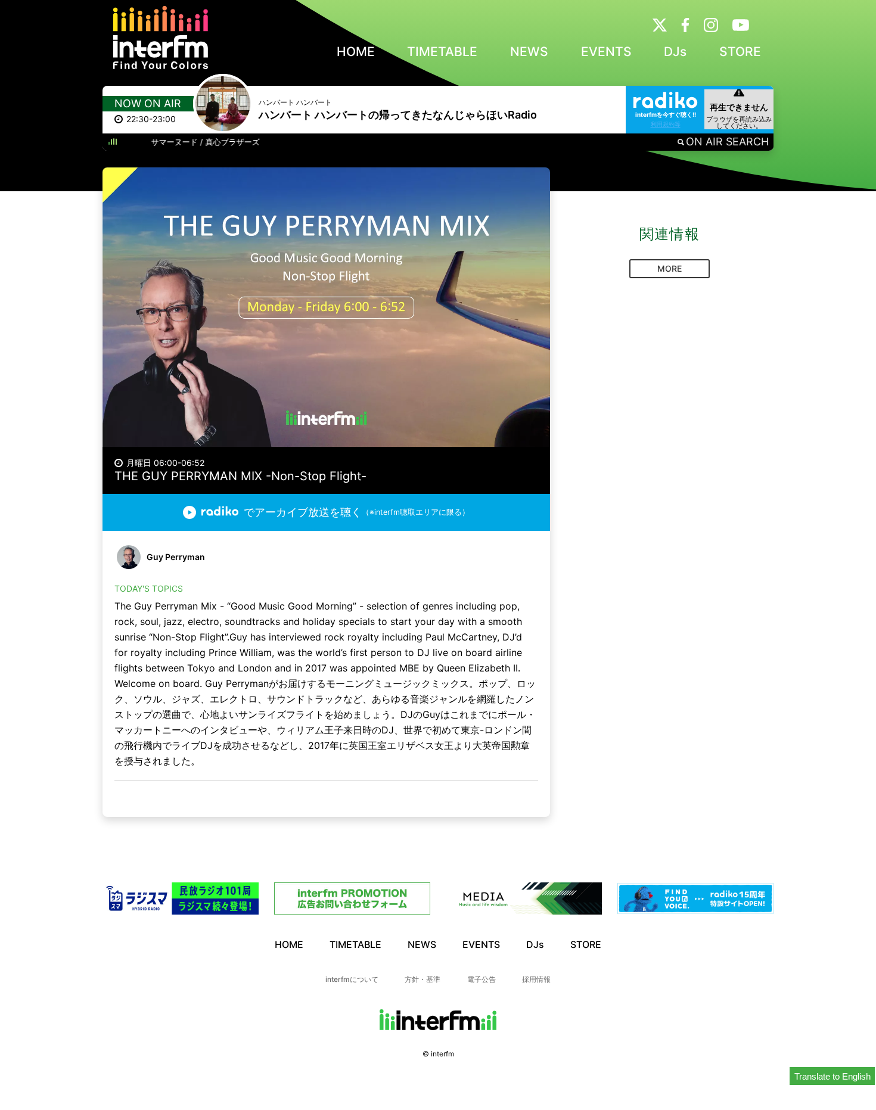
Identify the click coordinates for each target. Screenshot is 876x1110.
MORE (669, 268)
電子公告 (481, 979)
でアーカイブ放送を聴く (357, 512)
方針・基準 (422, 979)
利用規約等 (666, 124)
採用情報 (536, 979)
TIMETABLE (442, 51)
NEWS (529, 51)
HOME (356, 51)
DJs (675, 51)
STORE (740, 51)
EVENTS (606, 51)
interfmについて (351, 979)
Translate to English (832, 1076)
